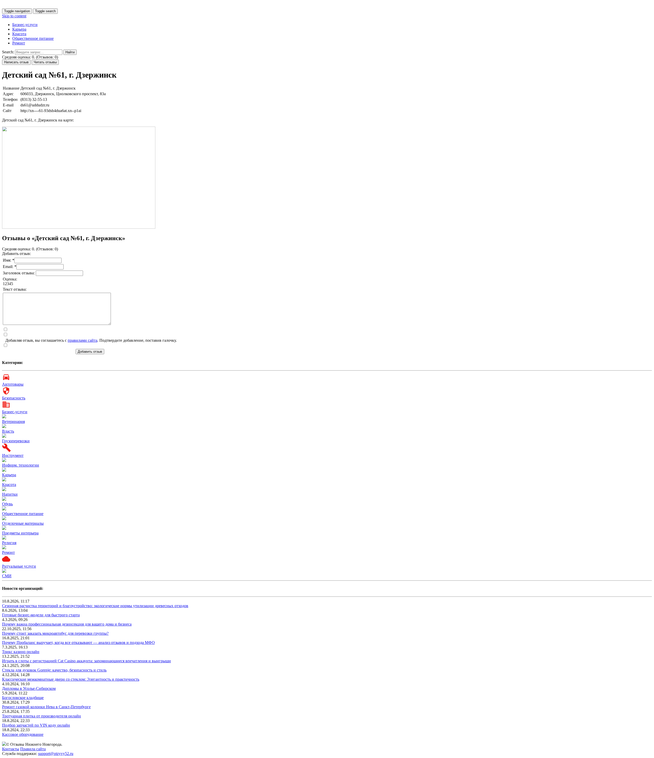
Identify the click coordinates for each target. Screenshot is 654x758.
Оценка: (10, 279)
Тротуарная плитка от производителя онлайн (41, 716)
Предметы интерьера (20, 533)
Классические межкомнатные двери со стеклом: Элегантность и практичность (70, 679)
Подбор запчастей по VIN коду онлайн (36, 725)
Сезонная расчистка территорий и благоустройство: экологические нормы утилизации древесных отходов (95, 606)
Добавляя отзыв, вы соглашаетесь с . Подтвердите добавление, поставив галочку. (91, 340)
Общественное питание (33, 38)
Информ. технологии (20, 465)
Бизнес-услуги (25, 24)
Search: (8, 52)
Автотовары (13, 384)
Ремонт (18, 43)
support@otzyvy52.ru (55, 753)
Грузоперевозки (16, 441)
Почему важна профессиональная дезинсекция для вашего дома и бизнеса (67, 624)
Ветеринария (13, 421)
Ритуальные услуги (19, 566)
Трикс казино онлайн (20, 652)
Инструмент (13, 455)
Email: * (9, 266)
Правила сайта (33, 749)
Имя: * (8, 260)
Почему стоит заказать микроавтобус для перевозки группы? (55, 633)
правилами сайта (82, 340)
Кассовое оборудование (22, 734)
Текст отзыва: (15, 289)
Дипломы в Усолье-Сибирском (29, 688)
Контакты (10, 749)
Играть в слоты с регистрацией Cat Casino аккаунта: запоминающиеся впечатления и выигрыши (86, 661)
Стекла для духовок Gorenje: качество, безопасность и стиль (54, 670)
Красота (19, 34)
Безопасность (13, 398)
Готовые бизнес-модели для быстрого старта (41, 615)
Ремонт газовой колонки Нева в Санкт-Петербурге (46, 707)
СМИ (6, 576)
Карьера (19, 29)
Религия (9, 543)
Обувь (7, 504)
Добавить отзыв (90, 351)
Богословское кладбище (23, 697)
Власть (8, 431)
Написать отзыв (16, 62)
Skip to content (14, 16)
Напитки (10, 494)
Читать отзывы (45, 62)
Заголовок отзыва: (19, 273)
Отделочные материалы (23, 523)
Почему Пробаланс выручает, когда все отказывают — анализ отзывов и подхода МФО (78, 642)
